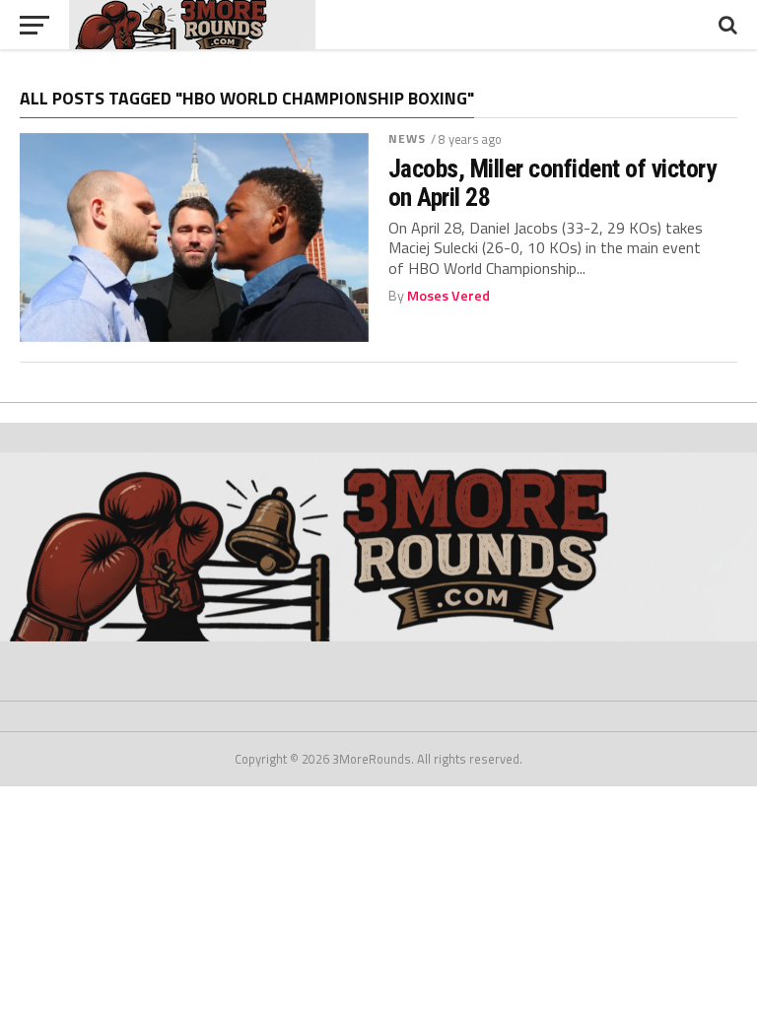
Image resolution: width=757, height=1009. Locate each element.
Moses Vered (448, 295)
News (407, 138)
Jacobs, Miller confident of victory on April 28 (552, 182)
